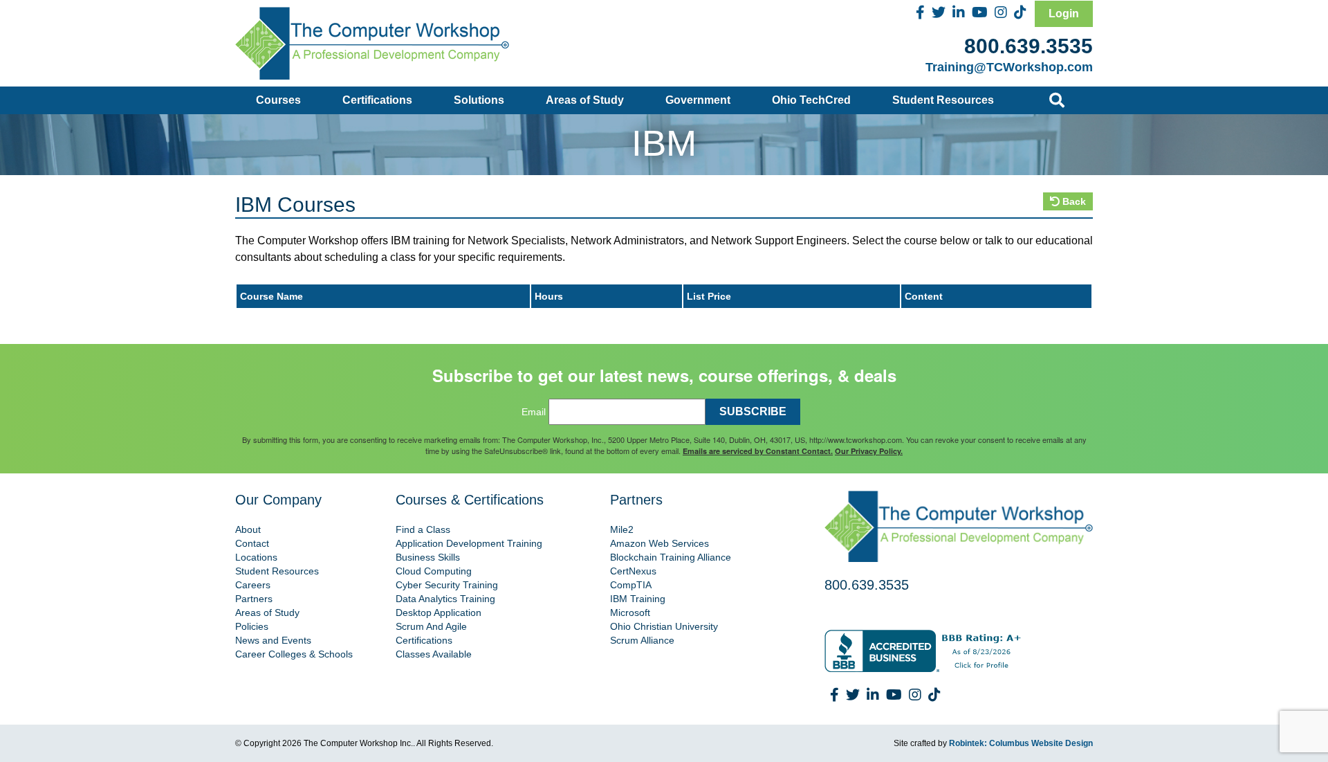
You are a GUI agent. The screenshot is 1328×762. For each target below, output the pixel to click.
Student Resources (943, 100)
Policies (251, 626)
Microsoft (630, 612)
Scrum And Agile (431, 626)
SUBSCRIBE (752, 411)
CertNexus (633, 571)
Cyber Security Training (447, 584)
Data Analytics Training (445, 598)
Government (697, 100)
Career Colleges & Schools (294, 654)
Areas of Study (585, 100)
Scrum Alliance (642, 640)
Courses (278, 100)
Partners (254, 598)
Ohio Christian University (664, 626)
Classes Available (434, 654)
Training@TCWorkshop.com (1009, 67)
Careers (252, 584)
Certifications (377, 100)
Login (1064, 13)
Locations (256, 557)
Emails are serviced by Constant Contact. (758, 451)
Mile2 (622, 529)
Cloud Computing (434, 571)
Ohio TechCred (811, 100)
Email (534, 411)
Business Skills (428, 557)
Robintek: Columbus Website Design (1021, 743)
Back (1073, 201)
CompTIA (631, 584)
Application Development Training (469, 543)
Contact (252, 543)
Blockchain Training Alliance (670, 557)
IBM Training (637, 598)
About (248, 529)
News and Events (273, 640)
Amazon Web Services (659, 543)
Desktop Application (438, 612)
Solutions (479, 100)
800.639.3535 (1028, 46)
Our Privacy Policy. (869, 451)
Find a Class (423, 529)
